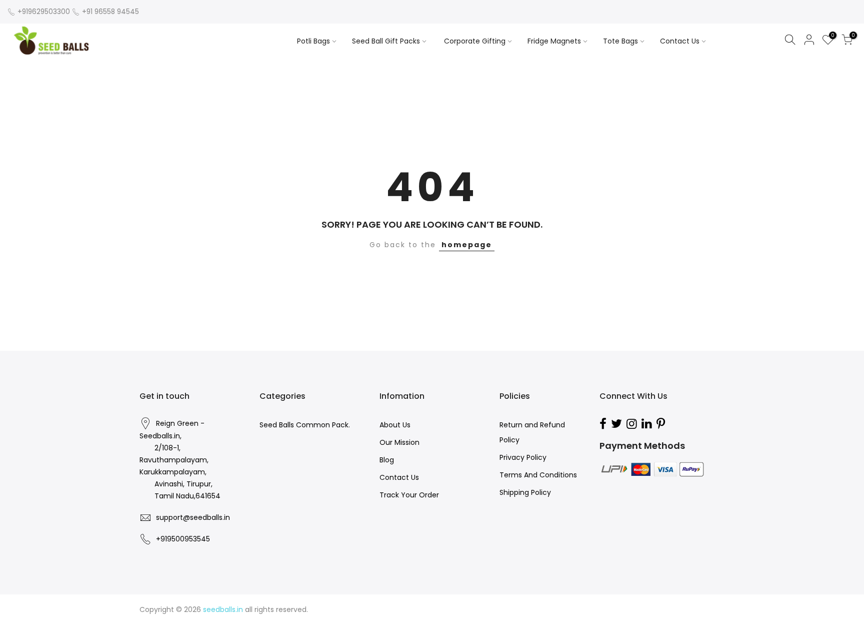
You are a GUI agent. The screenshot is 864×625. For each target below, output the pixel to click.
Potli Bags (313, 41)
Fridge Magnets (554, 41)
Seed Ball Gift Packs (386, 41)
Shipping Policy (525, 492)
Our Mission (400, 442)
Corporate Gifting (475, 41)
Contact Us (680, 41)
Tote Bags (620, 41)
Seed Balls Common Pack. (305, 425)
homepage (467, 245)
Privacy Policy (523, 457)
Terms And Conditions (538, 475)
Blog (387, 460)
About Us (395, 425)
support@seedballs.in (193, 517)
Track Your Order (409, 495)
